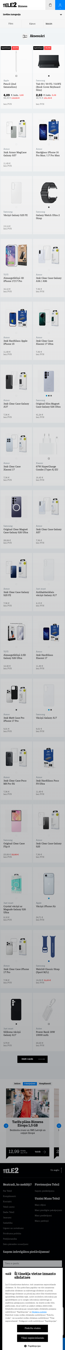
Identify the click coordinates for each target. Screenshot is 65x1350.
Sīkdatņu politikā (39, 1312)
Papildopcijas (34, 1346)
